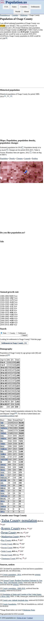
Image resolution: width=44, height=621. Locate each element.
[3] (11, 96)
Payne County (9, 532)
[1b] (8, 355)
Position (35, 158)
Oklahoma (23, 15)
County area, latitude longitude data (15, 600)
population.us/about (7, 416)
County (12, 333)
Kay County (6, 540)
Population (4, 158)
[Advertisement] (22, 63)
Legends (27, 158)
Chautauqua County (8, 559)
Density (12, 158)
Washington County (10, 536)
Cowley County (7, 544)
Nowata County (7, 555)
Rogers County (10, 528)
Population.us (16, 2)
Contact (30, 618)
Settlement (22, 333)
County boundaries (9, 604)
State (4, 333)
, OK (14, 343)
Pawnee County (7, 548)
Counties (23, 7)
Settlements (35, 7)
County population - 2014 (12, 575)
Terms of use (21, 618)
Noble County (6, 551)
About (26, 12)
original (37, 575)
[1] (5, 96)
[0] (6, 38)
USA (6, 7)
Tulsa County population (19, 520)
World (17, 12)
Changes (19, 158)
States (14, 7)
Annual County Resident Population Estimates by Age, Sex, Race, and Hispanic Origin (21, 581)
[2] (8, 96)
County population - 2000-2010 (14, 588)
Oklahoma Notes (29, 610)
